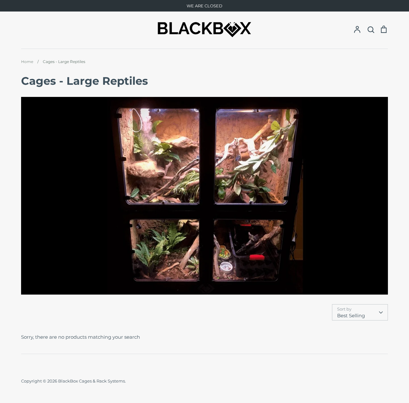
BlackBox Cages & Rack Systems (91, 380)
